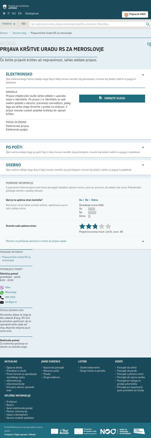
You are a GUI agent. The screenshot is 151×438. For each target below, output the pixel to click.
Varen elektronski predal (19, 408)
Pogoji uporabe (20, 435)
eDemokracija (13, 381)
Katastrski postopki (53, 367)
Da (80, 200)
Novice (10, 405)
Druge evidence (51, 377)
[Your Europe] (61, 430)
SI (4, 13)
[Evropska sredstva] (139, 430)
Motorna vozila (51, 371)
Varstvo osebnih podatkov (20, 418)
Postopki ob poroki (127, 371)
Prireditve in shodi (16, 371)
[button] (149, 44)
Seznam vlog (19, 33)
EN (20, 13)
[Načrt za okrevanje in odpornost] (115, 430)
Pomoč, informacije (16, 411)
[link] (9, 24)
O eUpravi (11, 402)
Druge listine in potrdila (92, 371)
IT (9, 13)
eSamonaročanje (15, 384)
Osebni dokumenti (90, 367)
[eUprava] (15, 5)
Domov (4, 33)
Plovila (47, 374)
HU (14, 13)
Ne (86, 200)
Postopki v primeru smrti (130, 374)
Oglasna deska (14, 367)
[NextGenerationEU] (85, 430)
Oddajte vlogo (114, 98)
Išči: (24, 24)
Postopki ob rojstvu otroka (131, 377)
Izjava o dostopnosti (17, 415)
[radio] (101, 226)
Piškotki (32, 435)
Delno (94, 200)
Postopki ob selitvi (127, 367)
